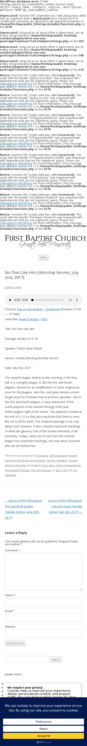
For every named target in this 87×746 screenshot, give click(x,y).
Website (10, 626)
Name (10, 595)
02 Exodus (41, 455)
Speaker (61, 460)
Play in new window (30, 309)
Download (52, 309)
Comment (12, 550)
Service (50, 460)
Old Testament (58, 455)
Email (9, 611)
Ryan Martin (37, 460)
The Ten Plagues (41, 470)
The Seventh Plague (17, 470)
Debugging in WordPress (16, 84)
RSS (44, 319)
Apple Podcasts (29, 319)
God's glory (48, 465)
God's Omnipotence (68, 465)
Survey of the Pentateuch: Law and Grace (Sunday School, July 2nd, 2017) (65, 506)
